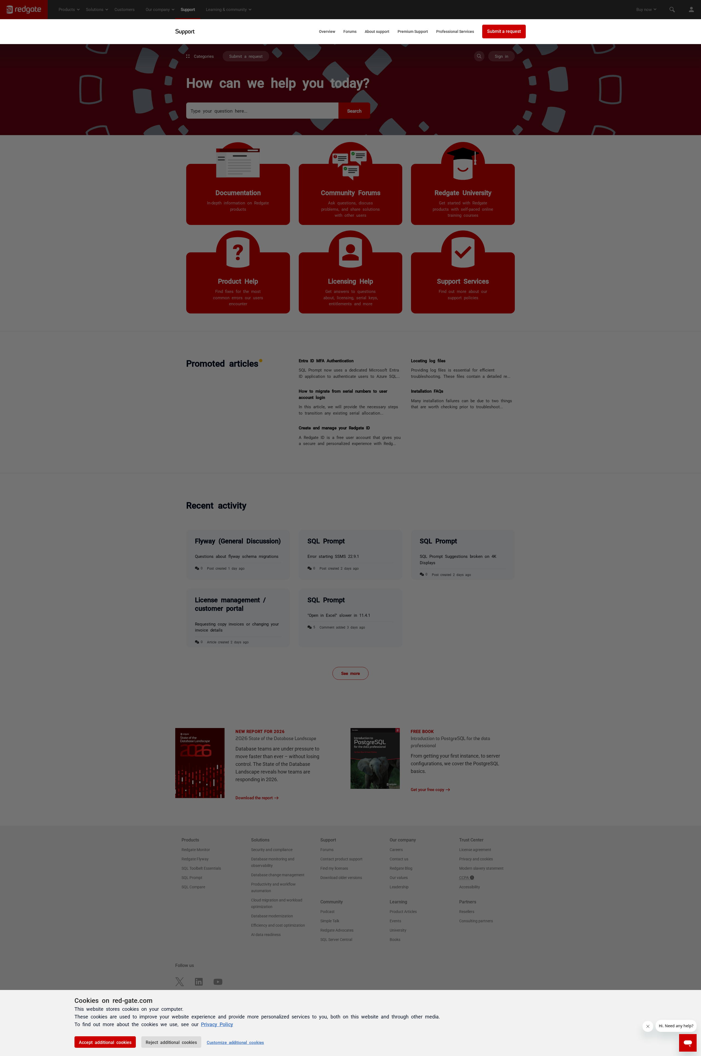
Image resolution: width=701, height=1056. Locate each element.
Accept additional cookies (105, 1042)
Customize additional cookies (235, 1042)
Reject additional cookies (171, 1042)
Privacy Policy (217, 1023)
